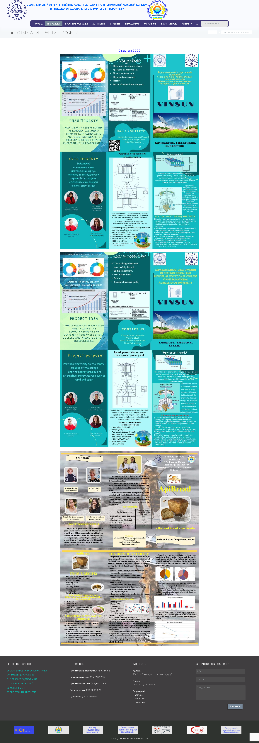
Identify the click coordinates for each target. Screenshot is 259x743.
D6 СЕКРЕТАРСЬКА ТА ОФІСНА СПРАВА (27, 670)
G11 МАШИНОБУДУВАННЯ (20, 675)
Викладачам (132, 24)
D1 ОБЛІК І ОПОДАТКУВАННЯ (22, 679)
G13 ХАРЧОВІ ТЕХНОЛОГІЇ (20, 683)
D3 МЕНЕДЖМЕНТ (16, 688)
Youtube (139, 695)
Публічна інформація (76, 24)
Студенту (115, 24)
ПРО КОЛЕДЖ (53, 24)
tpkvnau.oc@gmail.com (144, 684)
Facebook (140, 698)
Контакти (187, 24)
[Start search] (197, 24)
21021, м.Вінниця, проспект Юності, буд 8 (152, 674)
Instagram (140, 702)
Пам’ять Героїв (169, 24)
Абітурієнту (99, 24)
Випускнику (150, 24)
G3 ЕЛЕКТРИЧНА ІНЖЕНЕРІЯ (21, 692)
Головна (37, 24)
